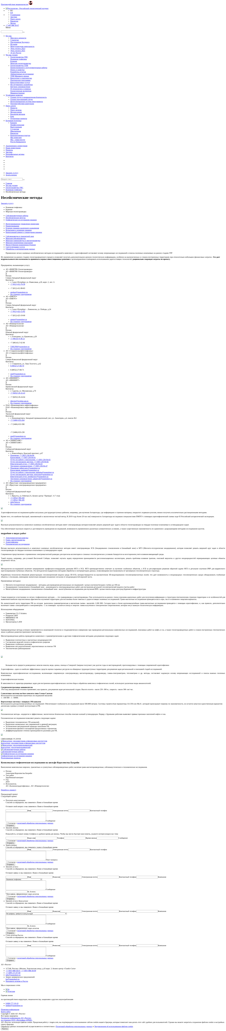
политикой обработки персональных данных (35, 823)
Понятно (5, 1029)
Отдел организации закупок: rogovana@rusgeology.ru (31, 474)
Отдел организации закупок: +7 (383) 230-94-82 (29, 462)
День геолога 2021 (17, 51)
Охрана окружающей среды (21, 99)
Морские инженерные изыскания (19, 243)
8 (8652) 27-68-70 (17, 366)
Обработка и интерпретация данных (20, 249)
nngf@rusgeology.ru (18, 436)
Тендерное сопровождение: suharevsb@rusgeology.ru (31, 479)
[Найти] (24, 179)
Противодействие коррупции (22, 104)
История (13, 44)
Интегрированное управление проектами (22, 224)
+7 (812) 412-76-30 (17, 284)
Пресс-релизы (16, 110)
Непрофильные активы (15, 154)
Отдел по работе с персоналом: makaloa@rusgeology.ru (32, 472)
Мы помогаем (16, 138)
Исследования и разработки (21, 85)
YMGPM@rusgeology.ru (19, 347)
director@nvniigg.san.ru (19, 401)
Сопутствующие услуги (15, 247)
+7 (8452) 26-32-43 (17, 393)
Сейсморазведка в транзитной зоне (20, 236)
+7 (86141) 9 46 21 (17, 339)
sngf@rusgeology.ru (17, 374)
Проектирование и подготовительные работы (28, 68)
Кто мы (9, 36)
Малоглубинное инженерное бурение (21, 245)
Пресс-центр (15, 19)
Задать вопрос (11, 175)
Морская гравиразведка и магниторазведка (23, 241)
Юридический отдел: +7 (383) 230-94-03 (26, 464)
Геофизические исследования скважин (21, 220)
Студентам (14, 129)
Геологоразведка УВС (19, 57)
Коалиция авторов (17, 114)
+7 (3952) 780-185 (17, 500)
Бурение (13, 61)
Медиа (13, 23)
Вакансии (14, 21)
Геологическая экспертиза (20, 91)
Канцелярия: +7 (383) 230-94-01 (23, 458)
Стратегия (14, 40)
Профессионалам (17, 125)
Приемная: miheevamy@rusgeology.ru (25, 468)
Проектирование (12, 226)
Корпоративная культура (20, 135)
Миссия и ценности (18, 38)
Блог (12, 116)
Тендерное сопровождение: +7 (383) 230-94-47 (29, 466)
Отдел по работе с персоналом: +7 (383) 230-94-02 (30, 460)
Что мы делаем (12, 55)
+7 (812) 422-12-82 (17, 311)
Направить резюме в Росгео (17, 981)
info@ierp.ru (15, 502)
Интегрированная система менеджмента (26, 102)
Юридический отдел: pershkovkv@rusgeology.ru (29, 477)
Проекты (9, 150)
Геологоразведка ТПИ (19, 66)
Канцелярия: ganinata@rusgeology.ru (24, 470)
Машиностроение (17, 93)
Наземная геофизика (18, 59)
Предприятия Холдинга (19, 42)
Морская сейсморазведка (16, 238)
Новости (13, 108)
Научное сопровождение (20, 87)
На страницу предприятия (20, 294)
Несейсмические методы (16, 218)
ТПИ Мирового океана (19, 76)
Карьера (13, 123)
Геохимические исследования (18, 544)
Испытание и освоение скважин (19, 230)
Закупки (13, 17)
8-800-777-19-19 (12, 1003)
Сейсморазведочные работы (17, 216)
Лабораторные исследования (22, 74)
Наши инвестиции (13, 148)
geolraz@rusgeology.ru (19, 292)
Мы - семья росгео (17, 140)
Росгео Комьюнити (18, 142)
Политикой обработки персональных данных (74, 1026)
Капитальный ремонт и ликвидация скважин (24, 232)
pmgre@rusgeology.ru (18, 319)
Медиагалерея (16, 112)
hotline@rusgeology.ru (14, 1006)
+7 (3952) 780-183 (17, 498)
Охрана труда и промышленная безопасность (28, 97)
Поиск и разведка (17, 70)
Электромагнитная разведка (17, 538)
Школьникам (15, 131)
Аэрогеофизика (12, 542)
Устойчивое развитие (14, 95)
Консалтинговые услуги (20, 82)
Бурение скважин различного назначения (22, 228)
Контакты (10, 156)
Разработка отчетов (18, 72)
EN (11, 13)
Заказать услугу (12, 173)
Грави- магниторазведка (15, 540)
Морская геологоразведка (20, 63)
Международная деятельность (22, 46)
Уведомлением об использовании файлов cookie (113, 1026)
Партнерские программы (20, 80)
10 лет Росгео (15, 53)
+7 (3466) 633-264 (17, 420)
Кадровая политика (13, 121)
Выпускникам (16, 127)
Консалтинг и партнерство (21, 78)
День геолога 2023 (17, 49)
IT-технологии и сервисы (20, 89)
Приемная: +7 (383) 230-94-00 (22, 455)
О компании (15, 15)
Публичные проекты (18, 118)
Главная (9, 183)
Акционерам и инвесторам (16, 146)
